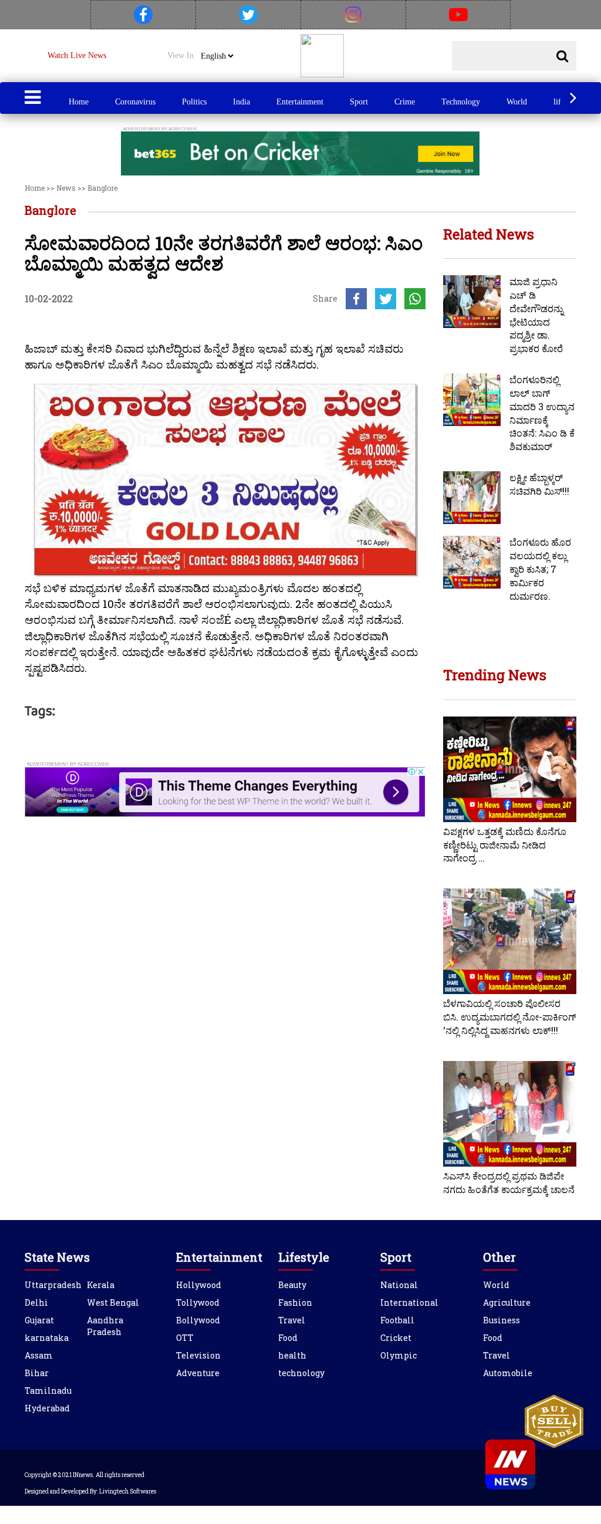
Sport (359, 101)
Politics (194, 101)
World (517, 101)
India (241, 101)
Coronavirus (135, 101)
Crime (404, 101)
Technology (460, 101)
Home (79, 101)
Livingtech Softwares (127, 1491)
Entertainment (299, 101)
